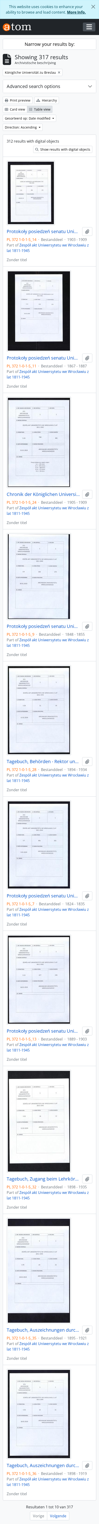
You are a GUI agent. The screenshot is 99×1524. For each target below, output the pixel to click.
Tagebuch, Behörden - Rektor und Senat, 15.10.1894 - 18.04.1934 (43, 761)
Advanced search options (33, 86)
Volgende (58, 1515)
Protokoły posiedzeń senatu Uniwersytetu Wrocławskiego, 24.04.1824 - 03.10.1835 (43, 896)
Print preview (19, 100)
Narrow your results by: (50, 44)
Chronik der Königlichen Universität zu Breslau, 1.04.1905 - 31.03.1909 (43, 494)
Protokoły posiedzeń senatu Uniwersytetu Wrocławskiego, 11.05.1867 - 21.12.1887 (43, 358)
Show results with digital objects (64, 149)
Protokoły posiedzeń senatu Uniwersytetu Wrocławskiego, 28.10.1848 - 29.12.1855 (43, 626)
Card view (17, 109)
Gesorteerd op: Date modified (28, 118)
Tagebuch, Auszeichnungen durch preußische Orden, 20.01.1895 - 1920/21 (43, 1330)
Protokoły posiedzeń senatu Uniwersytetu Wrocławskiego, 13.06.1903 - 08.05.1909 (43, 231)
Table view (41, 109)
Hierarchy (49, 100)
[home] (19, 27)
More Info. (76, 12)
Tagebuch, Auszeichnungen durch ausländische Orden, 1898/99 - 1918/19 (43, 1465)
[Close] (93, 6)
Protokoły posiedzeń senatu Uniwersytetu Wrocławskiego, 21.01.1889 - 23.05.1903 (43, 1031)
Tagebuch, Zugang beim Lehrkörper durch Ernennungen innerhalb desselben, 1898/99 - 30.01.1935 (43, 1179)
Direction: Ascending (21, 127)
